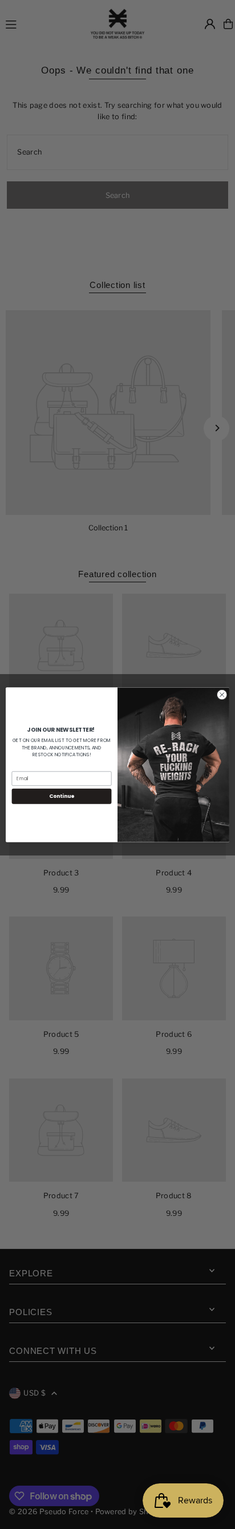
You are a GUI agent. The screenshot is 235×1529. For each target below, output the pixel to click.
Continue (61, 796)
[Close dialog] (222, 695)
